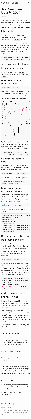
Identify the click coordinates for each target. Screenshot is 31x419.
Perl (12, 43)
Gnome (16, 303)
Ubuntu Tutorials (9, 2)
